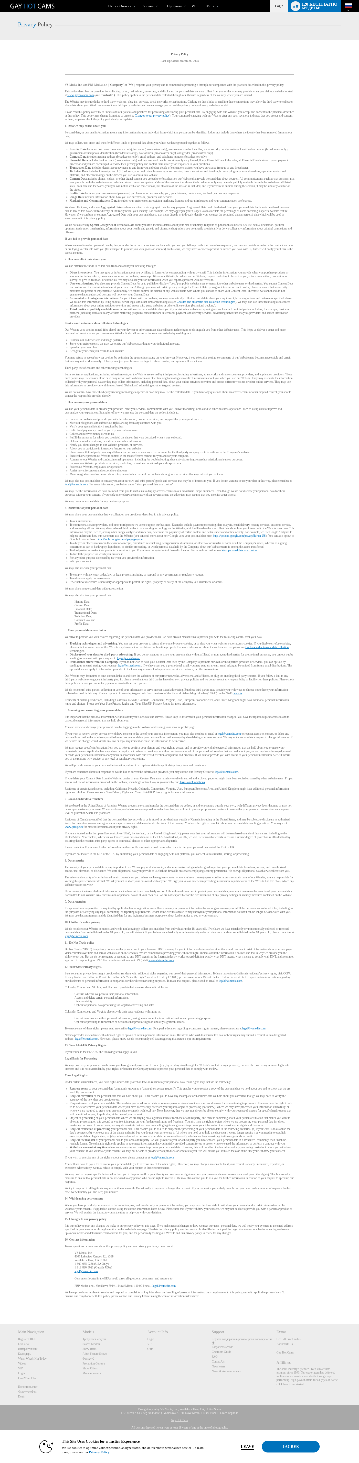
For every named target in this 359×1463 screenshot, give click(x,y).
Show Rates (89, 1349)
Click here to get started (290, 1384)
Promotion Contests (94, 1363)
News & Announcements (226, 1371)
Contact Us (218, 1361)
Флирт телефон (27, 1391)
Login (279, 6)
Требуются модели (94, 1339)
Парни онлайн (119, 6)
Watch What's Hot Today (32, 1358)
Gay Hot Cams (285, 1352)
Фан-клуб (88, 1358)
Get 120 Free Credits (288, 1339)
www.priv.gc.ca (74, 827)
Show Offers (90, 1368)
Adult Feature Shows (95, 1353)
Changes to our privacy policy (152, 115)
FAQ (215, 1356)
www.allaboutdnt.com (161, 960)
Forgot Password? (222, 1347)
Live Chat (23, 1344)
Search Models (91, 1344)
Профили (174, 6)
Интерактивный (27, 1349)
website (237, 693)
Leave (247, 1446)
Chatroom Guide (221, 1352)
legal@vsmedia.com (76, 484)
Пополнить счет (27, 1386)
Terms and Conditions (192, 782)
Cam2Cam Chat (27, 1378)
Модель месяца (92, 1373)
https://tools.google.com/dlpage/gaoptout (120, 539)
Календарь (24, 1353)
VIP (194, 6)
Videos (148, 6)
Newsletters (218, 1366)
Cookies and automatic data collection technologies (206, 302)
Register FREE (26, 1339)
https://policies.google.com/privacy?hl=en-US (239, 535)
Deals (21, 1396)
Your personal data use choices (239, 550)
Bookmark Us (284, 1344)
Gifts (150, 1349)
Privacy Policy (99, 1452)
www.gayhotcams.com (80, 95)
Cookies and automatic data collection (267, 647)
